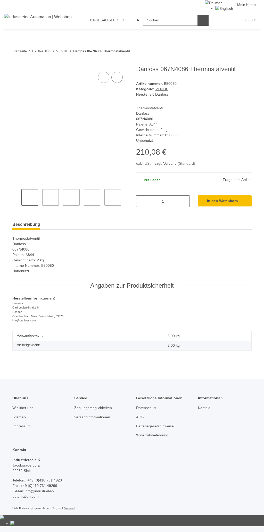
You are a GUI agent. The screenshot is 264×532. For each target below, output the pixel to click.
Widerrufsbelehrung (152, 435)
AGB (140, 417)
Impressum (21, 426)
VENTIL (161, 89)
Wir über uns (22, 408)
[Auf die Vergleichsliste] (103, 77)
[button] (218, 20)
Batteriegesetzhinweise (155, 426)
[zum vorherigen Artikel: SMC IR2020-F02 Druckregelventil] (235, 51)
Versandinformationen (92, 417)
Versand (170, 163)
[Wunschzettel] (228, 20)
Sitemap (19, 417)
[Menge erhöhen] (183, 201)
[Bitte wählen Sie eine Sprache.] (213, 3)
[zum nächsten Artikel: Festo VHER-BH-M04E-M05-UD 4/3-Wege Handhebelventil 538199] (246, 51)
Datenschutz (146, 408)
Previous (16, 198)
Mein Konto (246, 5)
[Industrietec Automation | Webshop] (38, 17)
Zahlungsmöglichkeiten (93, 408)
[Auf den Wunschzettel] (117, 77)
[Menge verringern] (141, 201)
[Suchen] (203, 20)
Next (125, 198)
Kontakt (204, 408)
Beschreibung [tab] (26, 224)
